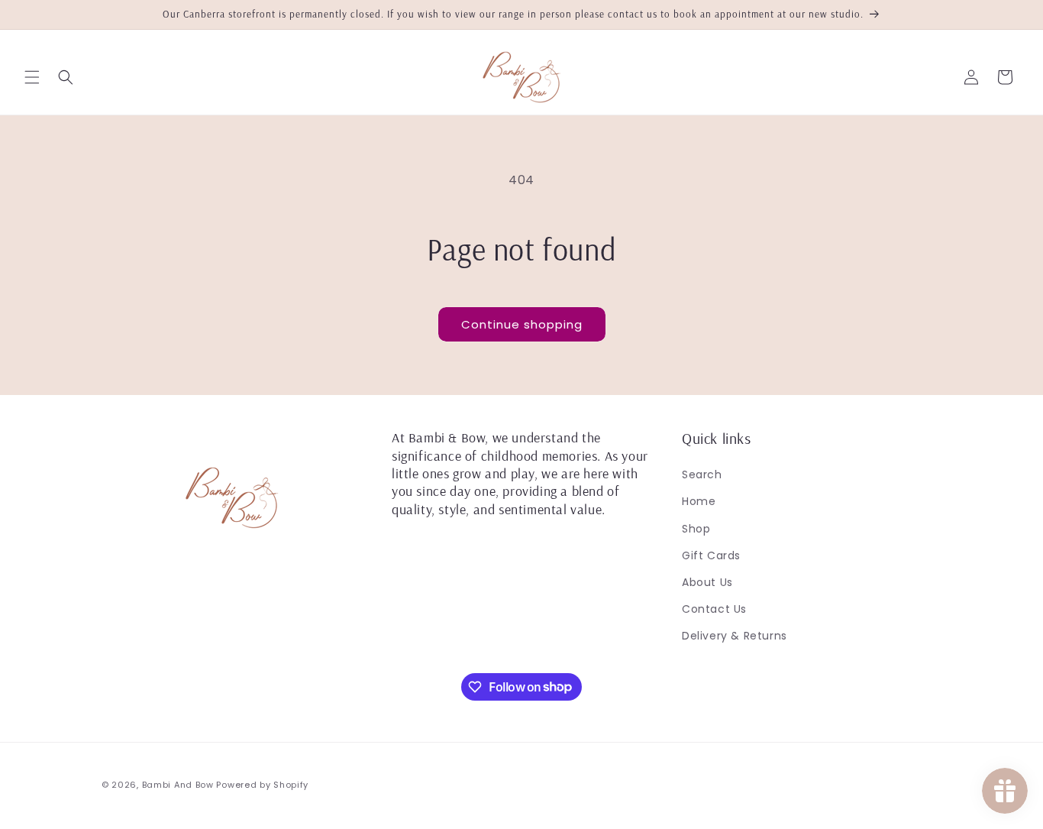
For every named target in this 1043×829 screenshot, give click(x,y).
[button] (32, 77)
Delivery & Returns (734, 635)
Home (698, 501)
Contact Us (714, 609)
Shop (696, 528)
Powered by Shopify (262, 785)
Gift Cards (711, 555)
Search (702, 474)
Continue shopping (522, 324)
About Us (707, 582)
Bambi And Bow (179, 785)
